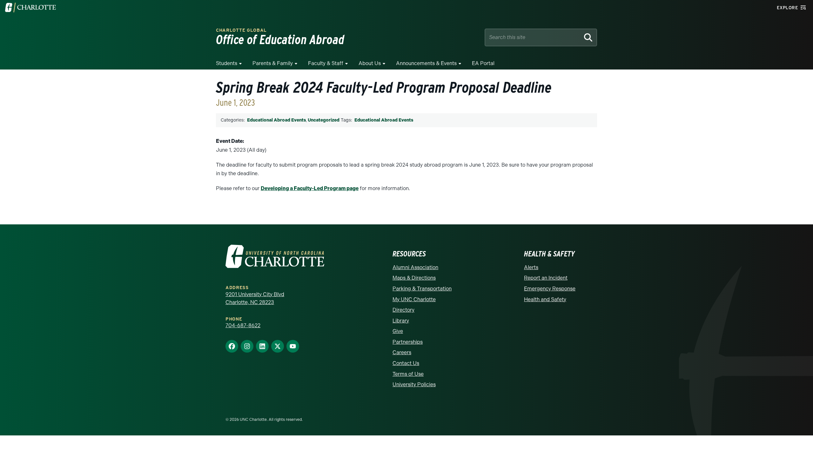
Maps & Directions (414, 278)
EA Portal (483, 63)
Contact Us (406, 363)
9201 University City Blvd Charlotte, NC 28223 (254, 298)
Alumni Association (415, 267)
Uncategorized (323, 120)
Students (226, 63)
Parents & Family (272, 63)
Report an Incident (546, 278)
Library (401, 321)
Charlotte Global (241, 30)
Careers (402, 352)
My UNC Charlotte (414, 299)
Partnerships (408, 342)
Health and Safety (545, 299)
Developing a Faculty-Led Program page (310, 188)
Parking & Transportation (422, 289)
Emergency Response (549, 289)
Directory (403, 310)
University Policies (414, 384)
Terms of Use (408, 374)
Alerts (531, 267)
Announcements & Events (426, 63)
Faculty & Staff (325, 63)
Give (398, 331)
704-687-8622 (242, 325)
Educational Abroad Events (276, 120)
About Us (370, 63)
